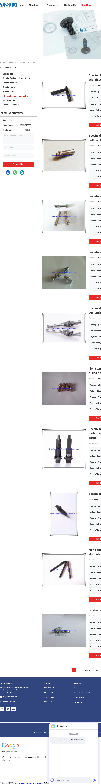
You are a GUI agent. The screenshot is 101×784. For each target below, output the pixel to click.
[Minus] (94, 726)
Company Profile (49, 688)
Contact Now (18, 164)
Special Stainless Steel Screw (16, 78)
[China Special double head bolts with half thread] (64, 514)
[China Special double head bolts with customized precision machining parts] (64, 328)
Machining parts (10, 100)
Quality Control (49, 697)
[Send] (95, 780)
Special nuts (8, 91)
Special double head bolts (16, 96)
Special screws (10, 83)
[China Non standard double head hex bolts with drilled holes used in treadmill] (64, 388)
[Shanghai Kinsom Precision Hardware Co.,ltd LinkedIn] (13, 709)
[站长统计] (47, 783)
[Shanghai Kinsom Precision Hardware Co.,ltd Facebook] (2, 709)
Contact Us (48, 702)
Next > (87, 670)
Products (10, 62)
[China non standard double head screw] (64, 272)
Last (96, 670)
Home (2, 62)
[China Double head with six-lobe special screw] (64, 630)
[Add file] (52, 780)
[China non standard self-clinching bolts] (64, 216)
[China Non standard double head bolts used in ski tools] (64, 570)
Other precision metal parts (15, 105)
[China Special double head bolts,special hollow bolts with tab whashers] (64, 156)
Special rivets (9, 87)
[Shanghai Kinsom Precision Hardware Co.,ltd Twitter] (8, 709)
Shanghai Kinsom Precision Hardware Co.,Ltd (28, 783)
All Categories (78, 702)
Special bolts (9, 74)
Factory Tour (48, 692)
